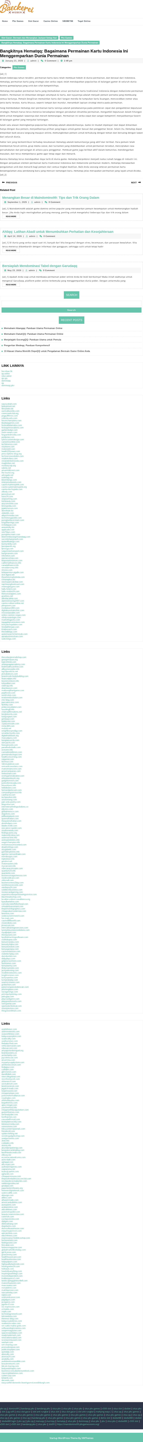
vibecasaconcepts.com (12, 868)
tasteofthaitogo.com (10, 541)
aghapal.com (7, 1162)
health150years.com (11, 451)
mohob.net (6, 728)
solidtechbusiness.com (12, 889)
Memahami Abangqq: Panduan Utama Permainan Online (33, 328)
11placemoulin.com (10, 723)
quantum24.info (9, 870)
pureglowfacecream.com (13, 520)
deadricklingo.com (10, 847)
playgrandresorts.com (12, 1001)
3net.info (5, 1140)
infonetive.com (8, 555)
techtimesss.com (9, 444)
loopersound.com (9, 1091)
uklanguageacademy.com (13, 664)
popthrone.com (8, 693)
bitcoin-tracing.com (10, 1366)
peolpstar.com (8, 437)
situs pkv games (92, 1408)
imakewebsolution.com (12, 697)
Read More (13, 216)
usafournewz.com (10, 1041)
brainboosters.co (9, 1053)
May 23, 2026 (14, 270)
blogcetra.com (8, 804)
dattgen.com (7, 1221)
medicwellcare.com (10, 878)
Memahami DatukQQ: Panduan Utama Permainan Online (33, 334)
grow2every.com (9, 1254)
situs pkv (56, 1408)
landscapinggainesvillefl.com (15, 1280)
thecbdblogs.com (9, 631)
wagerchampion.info (11, 842)
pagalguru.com (8, 1299)
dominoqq (6, 380)
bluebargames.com (10, 423)
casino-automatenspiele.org (14, 487)
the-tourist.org (8, 472)
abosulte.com (8, 1354)
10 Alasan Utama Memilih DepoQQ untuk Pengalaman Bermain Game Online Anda (47, 351)
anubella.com (8, 1359)
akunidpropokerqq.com (12, 1148)
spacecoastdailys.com (12, 1333)
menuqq (40, 1421)
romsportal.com (9, 1003)
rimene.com (7, 570)
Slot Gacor (33, 21)
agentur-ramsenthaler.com (14, 854)
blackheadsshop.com (11, 897)
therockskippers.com (11, 593)
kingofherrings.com (10, 522)
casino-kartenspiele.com (13, 484)
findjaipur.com (8, 1067)
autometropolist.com (11, 1212)
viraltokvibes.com (10, 458)
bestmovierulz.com (10, 1086)
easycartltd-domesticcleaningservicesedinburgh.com (26, 1382)
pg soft (10, 1411)
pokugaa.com (8, 996)
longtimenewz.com (10, 975)
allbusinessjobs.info (10, 669)
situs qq (117, 1411)
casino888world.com (11, 920)
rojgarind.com (8, 759)
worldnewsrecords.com (12, 885)
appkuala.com (8, 529)
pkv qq (3, 1408)
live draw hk (7, 371)
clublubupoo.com (9, 939)
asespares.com (9, 1204)
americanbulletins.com (12, 1202)
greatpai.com (7, 1185)
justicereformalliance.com (13, 1095)
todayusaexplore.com (11, 1036)
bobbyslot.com (8, 721)
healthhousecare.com (11, 1257)
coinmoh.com (8, 1216)
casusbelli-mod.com (11, 1119)
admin (33, 61)
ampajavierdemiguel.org (12, 1050)
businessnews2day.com (13, 882)
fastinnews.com (9, 963)
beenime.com (8, 913)
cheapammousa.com (11, 1176)
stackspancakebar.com (12, 582)
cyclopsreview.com (10, 1219)
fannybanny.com (9, 965)
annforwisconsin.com (11, 1064)
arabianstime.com (10, 1207)
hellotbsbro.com (9, 787)
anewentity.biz (8, 527)
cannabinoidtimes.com (12, 752)
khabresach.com (9, 629)
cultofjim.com (8, 1069)
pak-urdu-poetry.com (11, 802)
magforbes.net (8, 463)
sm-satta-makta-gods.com (14, 1325)
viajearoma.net (8, 1169)
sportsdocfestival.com (12, 1006)
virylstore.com (8, 446)
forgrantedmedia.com (11, 434)
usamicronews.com (11, 982)
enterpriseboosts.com (11, 482)
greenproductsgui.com (12, 754)
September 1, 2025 (17, 202)
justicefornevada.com (11, 783)
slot (3, 1411)
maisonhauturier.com (11, 1283)
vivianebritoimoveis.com (13, 461)
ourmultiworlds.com (10, 411)
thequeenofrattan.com (11, 821)
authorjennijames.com (12, 1167)
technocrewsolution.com (13, 456)
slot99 (52, 1424)
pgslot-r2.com (8, 1304)
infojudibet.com (8, 683)
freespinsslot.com (10, 745)
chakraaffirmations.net (12, 712)
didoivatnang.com (10, 1223)
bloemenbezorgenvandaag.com (16, 537)
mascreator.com (9, 1285)
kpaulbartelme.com (10, 901)
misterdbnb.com (9, 923)
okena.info (6, 1145)
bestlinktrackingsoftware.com (15, 937)
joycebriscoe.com (10, 1057)
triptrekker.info (8, 859)
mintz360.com (8, 726)
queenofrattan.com (10, 818)
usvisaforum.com (9, 1083)
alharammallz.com (10, 1200)
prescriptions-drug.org (12, 453)
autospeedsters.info (10, 840)
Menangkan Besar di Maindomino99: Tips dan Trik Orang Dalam (50, 197)
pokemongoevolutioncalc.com (15, 987)
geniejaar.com (8, 719)
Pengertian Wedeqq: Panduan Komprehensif (27, 345)
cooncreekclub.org (10, 413)
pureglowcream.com (11, 534)
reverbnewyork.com (11, 1079)
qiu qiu (4, 378)
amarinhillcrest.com (10, 470)
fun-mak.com (8, 918)
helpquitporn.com (9, 1261)
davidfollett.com (9, 1074)
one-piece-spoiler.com (12, 828)
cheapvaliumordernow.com (14, 911)
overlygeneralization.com (13, 776)
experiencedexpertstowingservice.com (19, 894)
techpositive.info (9, 797)
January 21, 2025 (14, 61)
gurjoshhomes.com (10, 1112)
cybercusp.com (9, 1375)
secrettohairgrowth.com (12, 539)
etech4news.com (9, 1235)
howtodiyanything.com (12, 1271)
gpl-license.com (9, 1252)
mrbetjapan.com (9, 525)
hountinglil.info (8, 709)
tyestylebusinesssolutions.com (16, 930)
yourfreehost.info (9, 1107)
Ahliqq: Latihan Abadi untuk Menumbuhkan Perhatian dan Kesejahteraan (57, 231)
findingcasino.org (9, 833)
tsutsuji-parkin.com (10, 1171)
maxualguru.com (9, 738)
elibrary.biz (6, 1155)
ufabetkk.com (8, 513)
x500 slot (106, 1408)
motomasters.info (9, 863)
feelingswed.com (9, 1242)
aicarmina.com (8, 1060)
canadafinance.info (10, 565)
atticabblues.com (9, 1209)
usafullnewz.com (9, 1029)
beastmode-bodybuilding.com (15, 676)
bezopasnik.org (9, 546)
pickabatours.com (10, 674)
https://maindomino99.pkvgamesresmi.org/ (78, 1424)
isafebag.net (7, 477)
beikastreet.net (8, 406)
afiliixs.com (7, 1197)
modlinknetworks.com (12, 973)
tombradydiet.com (10, 1114)
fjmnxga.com (7, 548)
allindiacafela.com (10, 598)
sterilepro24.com (9, 887)
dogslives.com (8, 814)
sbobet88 (116, 1417)
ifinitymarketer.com (10, 968)
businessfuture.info (10, 681)
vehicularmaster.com (11, 1046)
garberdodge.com (10, 430)
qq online (6, 373)
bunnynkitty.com (9, 544)
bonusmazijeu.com (10, 942)
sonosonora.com (9, 1126)
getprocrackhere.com (11, 961)
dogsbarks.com (9, 1226)
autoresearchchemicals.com (15, 634)
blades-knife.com (9, 825)
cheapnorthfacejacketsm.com (15, 1110)
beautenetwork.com (11, 1363)
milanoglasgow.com (11, 586)
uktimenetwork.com (11, 1031)
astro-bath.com (8, 1159)
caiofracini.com (8, 795)
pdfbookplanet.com (10, 816)
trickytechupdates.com (12, 624)
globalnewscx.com (10, 811)
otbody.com (7, 491)
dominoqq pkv (8, 385)
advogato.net (7, 475)
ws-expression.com (11, 1307)
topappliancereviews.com (13, 622)
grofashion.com (9, 984)
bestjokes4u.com (9, 714)
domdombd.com (9, 956)
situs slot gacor (23, 1411)
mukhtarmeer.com (10, 1290)
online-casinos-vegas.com (14, 615)
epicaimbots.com (9, 1233)
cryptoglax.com (9, 1098)
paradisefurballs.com (11, 747)
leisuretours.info (9, 785)
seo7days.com (8, 532)
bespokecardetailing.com (13, 1150)
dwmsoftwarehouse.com (13, 1228)
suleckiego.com (9, 639)
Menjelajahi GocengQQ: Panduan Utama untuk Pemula (32, 339)
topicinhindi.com (9, 662)
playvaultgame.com (10, 999)
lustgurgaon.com (9, 716)
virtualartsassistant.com (12, 906)
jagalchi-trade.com (10, 1088)
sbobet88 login (9, 1421)
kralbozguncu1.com (11, 1278)
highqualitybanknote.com (13, 1264)
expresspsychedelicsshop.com (16, 1238)
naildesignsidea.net (10, 1183)
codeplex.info (8, 1143)
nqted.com (6, 1295)
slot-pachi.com (8, 742)
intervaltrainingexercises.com (15, 927)
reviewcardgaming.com (12, 892)
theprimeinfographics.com (13, 908)
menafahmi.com (9, 1288)
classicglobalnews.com (12, 1373)
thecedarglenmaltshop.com (14, 657)
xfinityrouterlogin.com (11, 617)
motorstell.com (8, 449)
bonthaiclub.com (9, 1117)
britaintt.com (7, 1378)
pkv (103, 1421)
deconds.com (8, 1380)
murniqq (50, 1421)
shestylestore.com (10, 1008)
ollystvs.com (7, 809)
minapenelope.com (10, 1093)
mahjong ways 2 (104, 1411)
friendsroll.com (8, 1131)
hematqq (61, 1421)
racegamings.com (10, 992)
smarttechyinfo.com (11, 733)
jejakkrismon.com (10, 508)
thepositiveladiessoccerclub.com (16, 1178)
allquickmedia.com (10, 515)
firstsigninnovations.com (13, 427)
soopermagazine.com (11, 1330)
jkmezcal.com (8, 925)
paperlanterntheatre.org (12, 1188)
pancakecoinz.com (10, 702)
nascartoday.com (9, 1292)
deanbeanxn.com (9, 688)
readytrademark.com (11, 1335)
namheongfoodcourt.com (13, 584)
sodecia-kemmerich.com (13, 916)
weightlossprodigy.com (12, 731)
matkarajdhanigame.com (13, 690)
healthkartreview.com (11, 1259)
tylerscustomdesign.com (13, 439)
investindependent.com (12, 1276)
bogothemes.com (9, 1102)
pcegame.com (8, 1302)
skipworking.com (9, 499)
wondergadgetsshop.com (13, 1136)
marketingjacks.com (11, 620)
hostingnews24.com (11, 1266)
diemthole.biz (8, 510)
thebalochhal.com (10, 1043)
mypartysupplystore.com (13, 1062)
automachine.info (9, 837)
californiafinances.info (11, 563)
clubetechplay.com (10, 954)
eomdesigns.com (9, 856)
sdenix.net (6, 468)
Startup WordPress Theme (64, 1438)
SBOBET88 (67, 21)
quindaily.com (8, 1352)
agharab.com (8, 1174)
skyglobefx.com (9, 849)
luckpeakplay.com (10, 980)
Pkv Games (17, 21)
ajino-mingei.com (9, 1105)
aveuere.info (7, 749)
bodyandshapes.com (11, 1368)
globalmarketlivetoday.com (14, 1250)
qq (3, 383)
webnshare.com (9, 773)
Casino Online (51, 21)
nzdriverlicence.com (11, 1297)
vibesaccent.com (9, 1048)
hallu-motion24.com (10, 591)
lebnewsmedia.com (10, 1124)
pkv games (15, 1417)
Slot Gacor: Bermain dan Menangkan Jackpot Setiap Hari (29, 38)
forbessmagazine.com (12, 1247)
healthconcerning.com (12, 757)
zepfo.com (6, 1311)
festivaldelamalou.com (12, 425)
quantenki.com (8, 873)
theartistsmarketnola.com (13, 577)
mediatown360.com (10, 608)
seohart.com (7, 1342)
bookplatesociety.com (11, 1121)
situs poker (7, 376)
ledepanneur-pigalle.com (13, 572)
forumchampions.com (12, 420)
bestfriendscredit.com (11, 1152)
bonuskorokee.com (10, 946)
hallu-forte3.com (9, 589)
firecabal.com (8, 1245)
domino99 (14, 1408)
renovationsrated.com (11, 1337)
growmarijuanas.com (11, 771)
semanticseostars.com (12, 766)
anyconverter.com (10, 503)
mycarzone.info (9, 866)
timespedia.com (9, 506)
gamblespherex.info (10, 852)
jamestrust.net (8, 494)
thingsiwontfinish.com (11, 1010)
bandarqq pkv (27, 1408)
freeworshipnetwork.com (13, 1190)
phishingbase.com (10, 989)
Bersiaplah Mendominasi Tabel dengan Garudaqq (39, 266)
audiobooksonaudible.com (13, 1361)
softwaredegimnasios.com (14, 1328)
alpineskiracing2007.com (13, 601)
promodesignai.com (11, 1347)
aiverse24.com (8, 1356)
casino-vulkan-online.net (13, 603)
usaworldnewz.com (10, 1034)
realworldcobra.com (11, 835)
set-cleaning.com (9, 1344)
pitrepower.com (9, 605)
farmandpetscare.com (12, 790)
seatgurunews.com (10, 1138)
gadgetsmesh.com (10, 780)
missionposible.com (11, 612)
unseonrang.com (9, 799)
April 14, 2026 (15, 236)
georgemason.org (10, 659)
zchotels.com (8, 1309)
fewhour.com (7, 761)
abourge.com (8, 1195)
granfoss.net (7, 596)
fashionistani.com (9, 1240)
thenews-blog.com (10, 1318)
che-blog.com (8, 700)
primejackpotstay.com (12, 994)
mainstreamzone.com (12, 768)
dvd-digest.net (8, 574)
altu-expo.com (8, 1164)
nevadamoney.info (10, 567)
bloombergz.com (9, 480)
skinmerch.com (9, 1081)
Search (71, 294)
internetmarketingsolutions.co (15, 806)
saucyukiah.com (9, 404)
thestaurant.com (9, 935)
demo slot (105, 1417)
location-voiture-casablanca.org (16, 899)
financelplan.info (9, 678)
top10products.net (10, 671)
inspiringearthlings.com (12, 1273)
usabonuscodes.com (11, 1323)
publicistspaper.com (11, 1349)
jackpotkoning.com (10, 970)
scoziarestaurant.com (11, 1340)
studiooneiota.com (10, 830)
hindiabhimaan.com (10, 627)
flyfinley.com (7, 704)
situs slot (117, 1408)
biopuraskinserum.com (12, 560)
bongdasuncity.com (10, 740)
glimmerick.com (9, 1072)
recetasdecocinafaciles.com (14, 1181)
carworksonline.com (11, 442)
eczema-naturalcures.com (14, 1157)
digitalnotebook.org (10, 735)
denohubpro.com (9, 823)
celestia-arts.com (9, 418)
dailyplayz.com (8, 958)
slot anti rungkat (40, 1411)
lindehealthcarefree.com (12, 666)
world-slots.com (9, 695)
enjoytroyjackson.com (12, 1231)
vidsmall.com (8, 880)
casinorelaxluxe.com (11, 951)
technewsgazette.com (12, 518)
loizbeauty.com (8, 501)
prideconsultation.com (12, 707)
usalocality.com (9, 1038)
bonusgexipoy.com (10, 949)
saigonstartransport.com (13, 551)
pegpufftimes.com (10, 416)
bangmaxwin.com (10, 553)
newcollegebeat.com (11, 1076)
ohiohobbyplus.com (10, 1100)
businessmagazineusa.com (14, 875)
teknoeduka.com (9, 1316)
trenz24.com (7, 496)
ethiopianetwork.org (10, 778)
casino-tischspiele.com (12, 489)
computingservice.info (12, 792)
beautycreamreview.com (13, 1214)
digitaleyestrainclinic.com (13, 610)
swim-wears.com (9, 432)
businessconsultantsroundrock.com (18, 1371)
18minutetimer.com (10, 764)
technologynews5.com (12, 1314)
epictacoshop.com (10, 558)
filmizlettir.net (7, 408)
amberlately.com (9, 1055)
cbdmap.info (7, 685)
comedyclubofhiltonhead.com (15, 904)
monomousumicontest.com (14, 844)
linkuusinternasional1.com (13, 1129)
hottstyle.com (8, 1269)
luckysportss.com (10, 977)
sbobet (127, 1408)
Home (5, 21)
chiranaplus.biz (8, 579)
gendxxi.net (7, 861)
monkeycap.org (9, 465)
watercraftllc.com (9, 1193)
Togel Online (84, 21)
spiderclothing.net (9, 1133)
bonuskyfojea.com (10, 944)
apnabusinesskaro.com (12, 636)
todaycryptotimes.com (12, 1321)
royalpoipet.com (9, 932)
